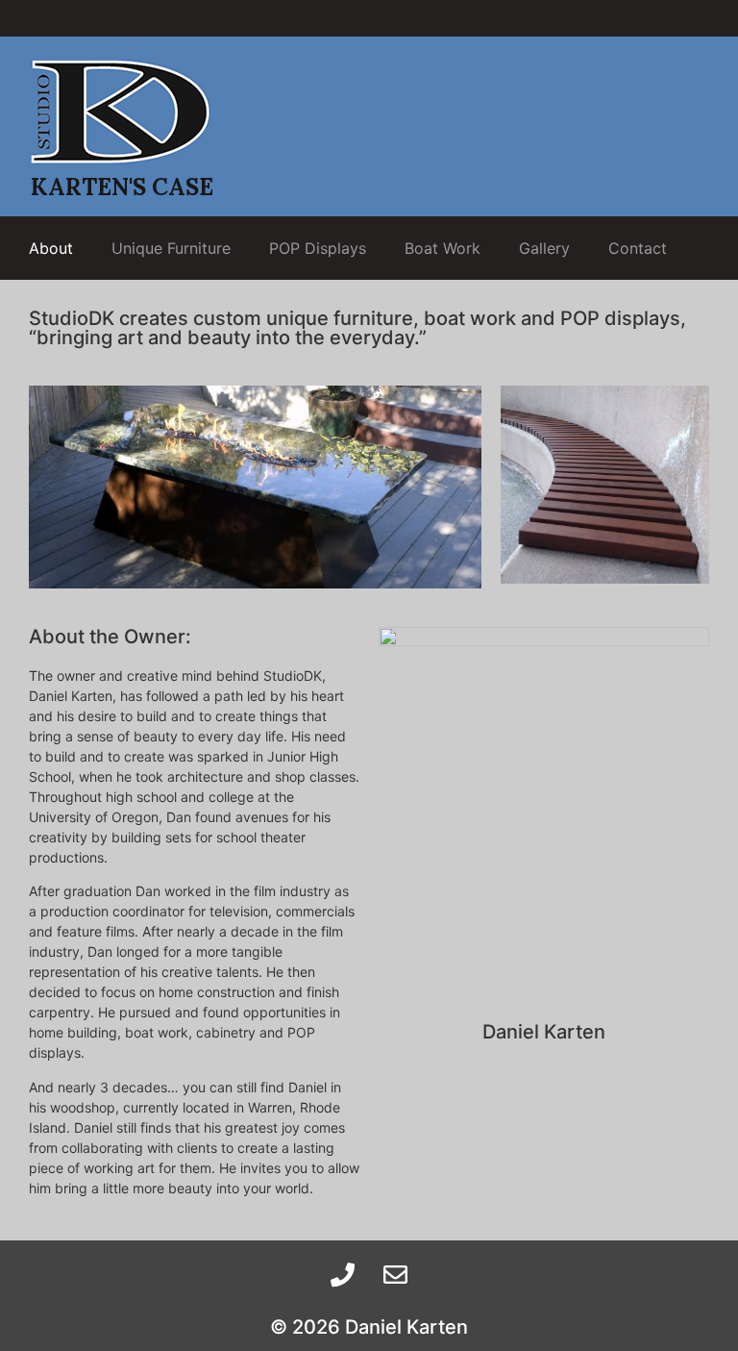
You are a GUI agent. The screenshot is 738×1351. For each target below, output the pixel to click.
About (51, 248)
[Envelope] (396, 1274)
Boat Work (442, 248)
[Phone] (343, 1274)
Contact (637, 248)
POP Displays (317, 248)
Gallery (544, 248)
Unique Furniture (171, 248)
